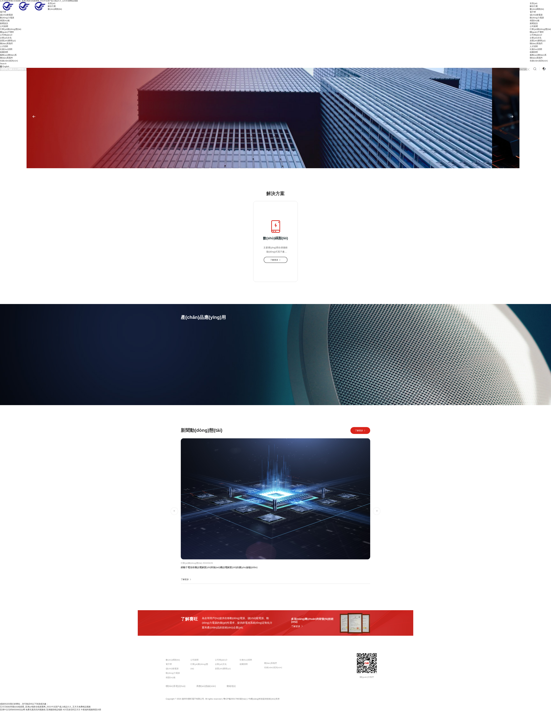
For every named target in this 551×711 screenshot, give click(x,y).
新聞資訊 (534, 23)
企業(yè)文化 (535, 38)
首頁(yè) (533, 3)
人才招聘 (534, 46)
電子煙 (533, 12)
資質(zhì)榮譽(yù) (538, 40)
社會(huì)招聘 (536, 49)
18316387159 (204, 690)
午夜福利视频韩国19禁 (91, 709)
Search (3, 63)
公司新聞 (534, 26)
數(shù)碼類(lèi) (537, 9)
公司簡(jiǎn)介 (536, 35)
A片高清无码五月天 (71, 709)
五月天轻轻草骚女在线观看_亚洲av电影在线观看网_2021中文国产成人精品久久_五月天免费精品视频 (45, 707)
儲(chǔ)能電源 (536, 15)
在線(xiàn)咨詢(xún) (539, 61)
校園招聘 (534, 52)
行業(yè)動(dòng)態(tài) (540, 29)
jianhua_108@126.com (240, 690)
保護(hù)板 (535, 20)
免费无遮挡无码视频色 (36, 709)
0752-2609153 (174, 690)
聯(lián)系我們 (536, 43)
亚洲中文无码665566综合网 (12, 709)
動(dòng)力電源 (537, 17)
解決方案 (534, 6)
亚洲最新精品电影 (54, 709)
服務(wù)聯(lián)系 (538, 55)
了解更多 (191, 385)
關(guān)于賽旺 (537, 32)
